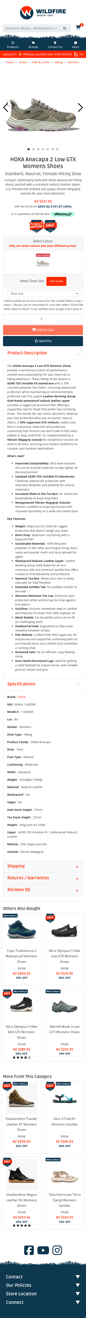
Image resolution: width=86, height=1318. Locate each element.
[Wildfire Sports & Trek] (43, 12)
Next (80, 107)
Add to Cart (45, 330)
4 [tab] (43, 149)
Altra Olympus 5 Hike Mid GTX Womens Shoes (21, 1032)
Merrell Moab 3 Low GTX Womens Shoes (64, 1029)
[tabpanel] (43, 106)
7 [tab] (57, 149)
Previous (6, 107)
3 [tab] (38, 149)
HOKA (22, 697)
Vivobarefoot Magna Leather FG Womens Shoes (21, 1200)
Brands (33, 47)
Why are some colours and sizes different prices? (43, 246)
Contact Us (55, 47)
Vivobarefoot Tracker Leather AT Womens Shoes (21, 1124)
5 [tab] (48, 149)
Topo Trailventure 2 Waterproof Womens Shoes (21, 956)
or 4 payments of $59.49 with (31, 214)
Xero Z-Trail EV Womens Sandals (65, 1121)
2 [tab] (33, 149)
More (75, 47)
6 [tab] (53, 149)
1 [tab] (29, 149)
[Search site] (65, 28)
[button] (43, 341)
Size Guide (56, 281)
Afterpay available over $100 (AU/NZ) (45, 54)
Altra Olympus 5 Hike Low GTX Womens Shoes (64, 956)
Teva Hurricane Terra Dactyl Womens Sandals (65, 1200)
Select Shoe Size (32, 281)
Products (13, 47)
